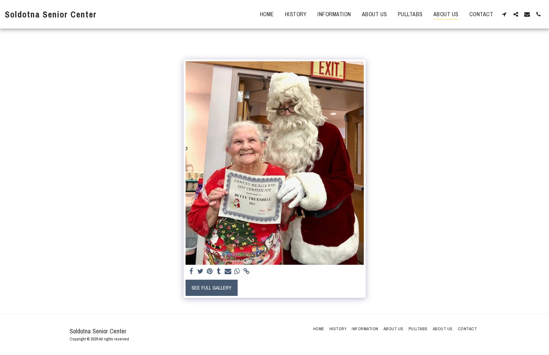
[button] (504, 14)
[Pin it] (210, 271)
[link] (246, 271)
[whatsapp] (237, 271)
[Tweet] (200, 271)
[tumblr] (218, 271)
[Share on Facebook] (191, 271)
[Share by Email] (228, 271)
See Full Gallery (212, 287)
